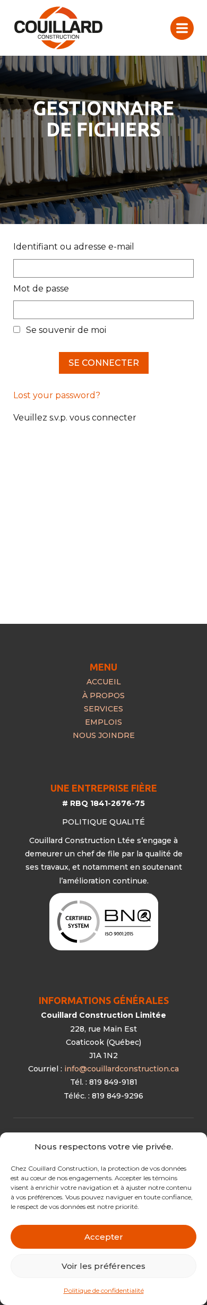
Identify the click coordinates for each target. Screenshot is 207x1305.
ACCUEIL (104, 681)
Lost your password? (56, 395)
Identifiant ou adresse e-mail (73, 247)
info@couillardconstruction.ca (121, 1069)
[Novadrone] (58, 27)
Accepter (103, 1237)
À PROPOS (103, 695)
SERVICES (103, 709)
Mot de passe (41, 289)
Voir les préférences (103, 1266)
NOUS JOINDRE (104, 735)
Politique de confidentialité (104, 1290)
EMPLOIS (103, 722)
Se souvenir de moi (65, 330)
